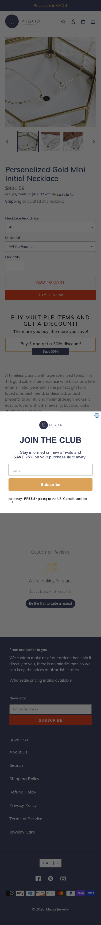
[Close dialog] (97, 415)
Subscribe (50, 485)
